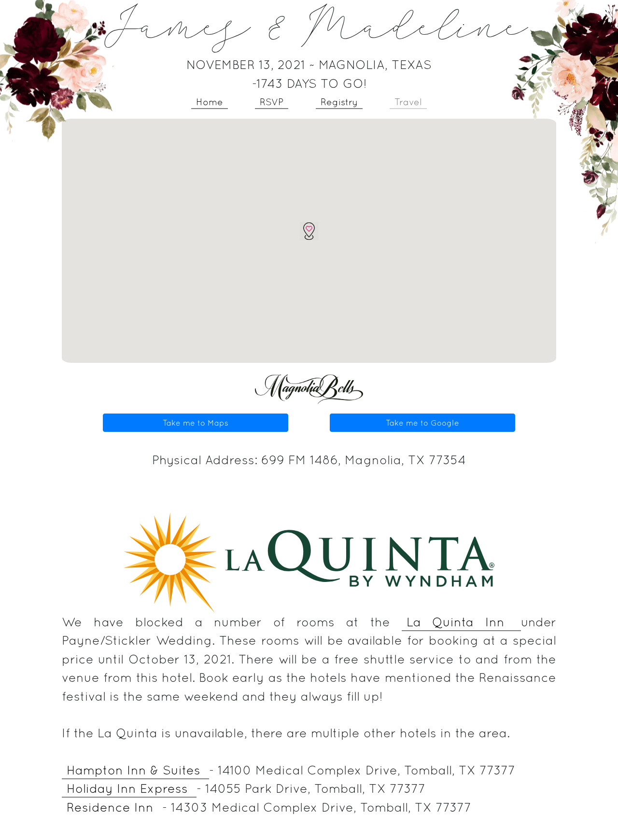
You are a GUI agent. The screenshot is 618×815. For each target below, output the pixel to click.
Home (209, 102)
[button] (309, 231)
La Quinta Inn (462, 622)
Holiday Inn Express (129, 788)
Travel (408, 102)
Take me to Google (422, 422)
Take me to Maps (195, 422)
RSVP (271, 102)
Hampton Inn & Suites (135, 770)
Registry (339, 102)
